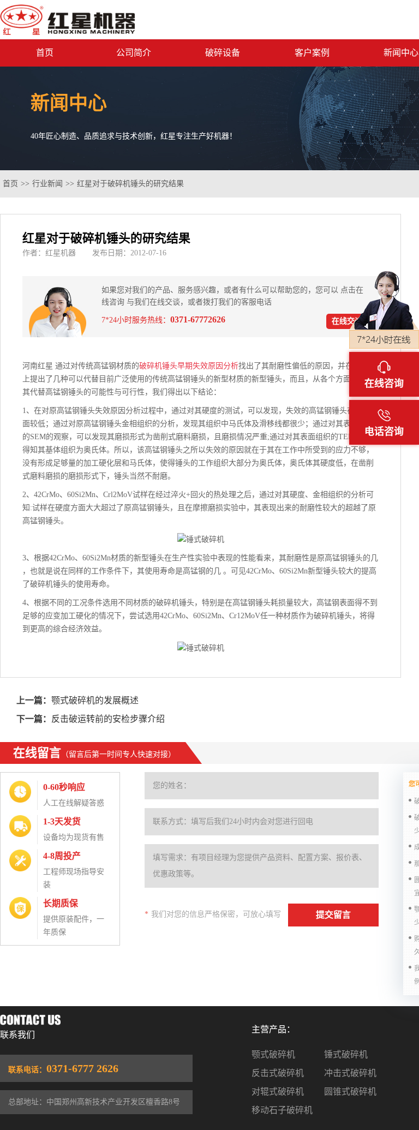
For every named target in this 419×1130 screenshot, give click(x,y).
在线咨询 (384, 383)
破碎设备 (222, 52)
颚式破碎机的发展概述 (95, 700)
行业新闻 (47, 184)
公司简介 (133, 52)
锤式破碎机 (346, 1054)
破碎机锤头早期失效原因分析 (188, 366)
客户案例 (312, 52)
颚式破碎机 (273, 1054)
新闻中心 (401, 52)
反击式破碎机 (278, 1073)
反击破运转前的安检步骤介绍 (108, 719)
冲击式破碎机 (350, 1073)
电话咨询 (384, 431)
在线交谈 (347, 321)
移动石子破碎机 (282, 1110)
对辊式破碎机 (278, 1091)
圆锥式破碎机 (350, 1091)
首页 (44, 52)
